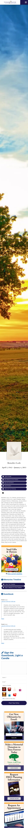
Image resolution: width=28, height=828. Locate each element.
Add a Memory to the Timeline (11, 479)
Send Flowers (7, 485)
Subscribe (14, 737)
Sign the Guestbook (9, 482)
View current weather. (14, 574)
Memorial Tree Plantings (10, 488)
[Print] (3, 493)
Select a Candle (7, 685)
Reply (2, 618)
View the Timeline (10, 584)
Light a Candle (7, 476)
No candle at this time (9, 698)
